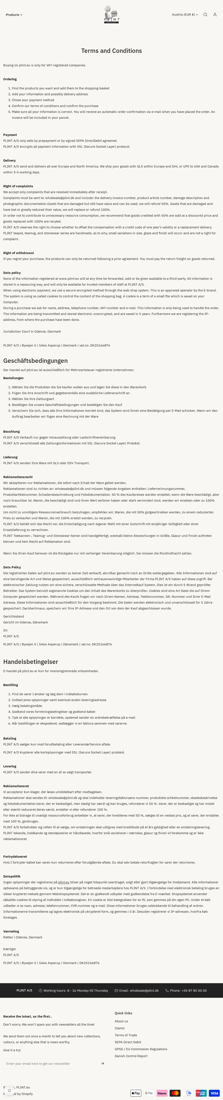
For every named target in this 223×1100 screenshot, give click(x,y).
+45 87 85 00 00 (194, 990)
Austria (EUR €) (183, 14)
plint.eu (63, 882)
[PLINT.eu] (111, 14)
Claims (120, 1028)
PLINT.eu (23, 1087)
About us (121, 1021)
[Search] (205, 14)
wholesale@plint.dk (144, 990)
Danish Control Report (131, 1056)
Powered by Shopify (18, 1094)
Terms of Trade (126, 1035)
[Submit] (102, 1063)
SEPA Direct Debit (128, 1042)
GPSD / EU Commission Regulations (141, 1049)
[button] (14, 15)
